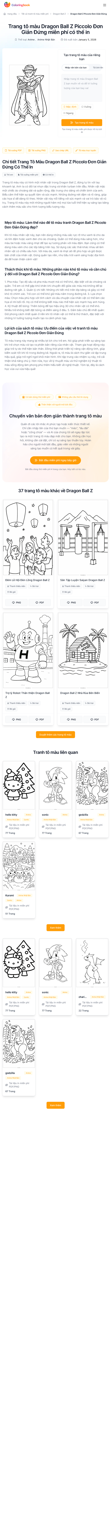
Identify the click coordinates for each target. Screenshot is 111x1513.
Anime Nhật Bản (46, 39)
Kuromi (9, 895)
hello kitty (11, 814)
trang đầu (12, 14)
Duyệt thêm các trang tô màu (55, 734)
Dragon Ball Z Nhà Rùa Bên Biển (80, 692)
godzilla (83, 814)
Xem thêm (55, 927)
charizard (84, 996)
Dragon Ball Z (59, 14)
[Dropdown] (105, 5)
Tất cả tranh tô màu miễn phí (34, 14)
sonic (45, 814)
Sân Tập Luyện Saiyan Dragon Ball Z (82, 580)
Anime (31, 39)
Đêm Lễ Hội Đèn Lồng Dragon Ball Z (27, 580)
